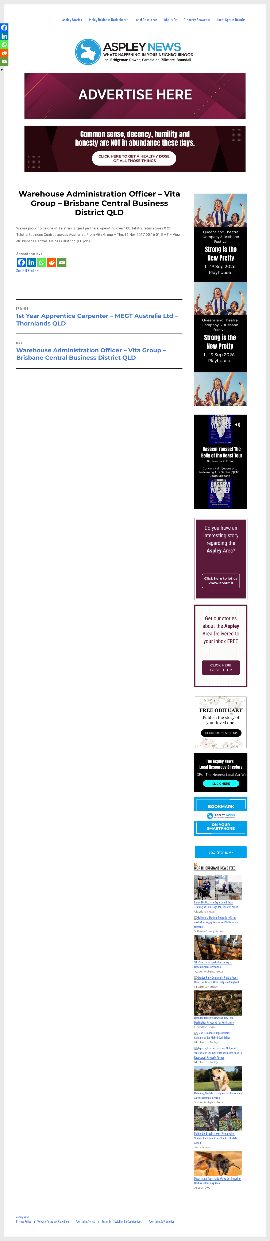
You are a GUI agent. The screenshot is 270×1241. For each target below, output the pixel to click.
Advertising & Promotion (161, 1221)
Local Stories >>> (221, 852)
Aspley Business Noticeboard (108, 19)
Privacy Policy (23, 1221)
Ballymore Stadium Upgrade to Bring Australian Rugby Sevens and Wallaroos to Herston (216, 922)
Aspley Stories (72, 19)
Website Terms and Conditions (53, 1221)
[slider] (225, 505)
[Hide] (1, 69)
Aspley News (22, 1217)
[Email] (61, 262)
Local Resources (146, 19)
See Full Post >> (27, 270)
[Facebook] (21, 262)
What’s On (170, 19)
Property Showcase (197, 19)
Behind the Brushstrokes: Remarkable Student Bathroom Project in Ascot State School (215, 1138)
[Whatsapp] (41, 262)
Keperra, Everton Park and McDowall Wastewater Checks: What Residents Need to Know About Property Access (218, 1052)
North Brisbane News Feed (215, 868)
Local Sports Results (231, 19)
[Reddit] (51, 262)
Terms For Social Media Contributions (122, 1221)
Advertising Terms (85, 1221)
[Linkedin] (31, 262)
